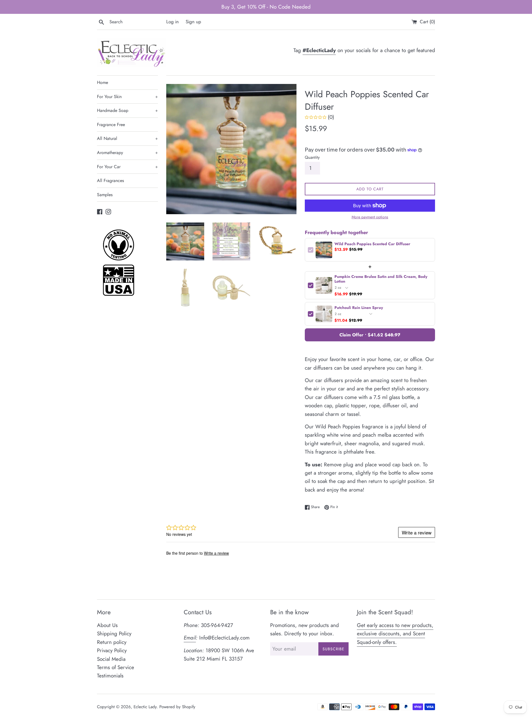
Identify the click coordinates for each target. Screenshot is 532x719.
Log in (172, 21)
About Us (107, 625)
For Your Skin (127, 96)
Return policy (111, 642)
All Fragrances (110, 180)
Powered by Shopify (177, 707)
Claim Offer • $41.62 (369, 335)
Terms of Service (115, 667)
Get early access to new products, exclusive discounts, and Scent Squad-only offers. (395, 633)
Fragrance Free (111, 124)
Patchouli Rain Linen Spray (358, 307)
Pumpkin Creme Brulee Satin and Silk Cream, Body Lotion (380, 279)
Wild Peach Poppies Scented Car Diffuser (372, 244)
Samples (104, 194)
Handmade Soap (127, 110)
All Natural (127, 138)
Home (102, 82)
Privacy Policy (112, 650)
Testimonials (110, 675)
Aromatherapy (127, 152)
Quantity (312, 157)
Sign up (193, 21)
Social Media (111, 659)
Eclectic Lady (145, 707)
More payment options (370, 217)
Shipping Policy (114, 633)
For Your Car (127, 166)
